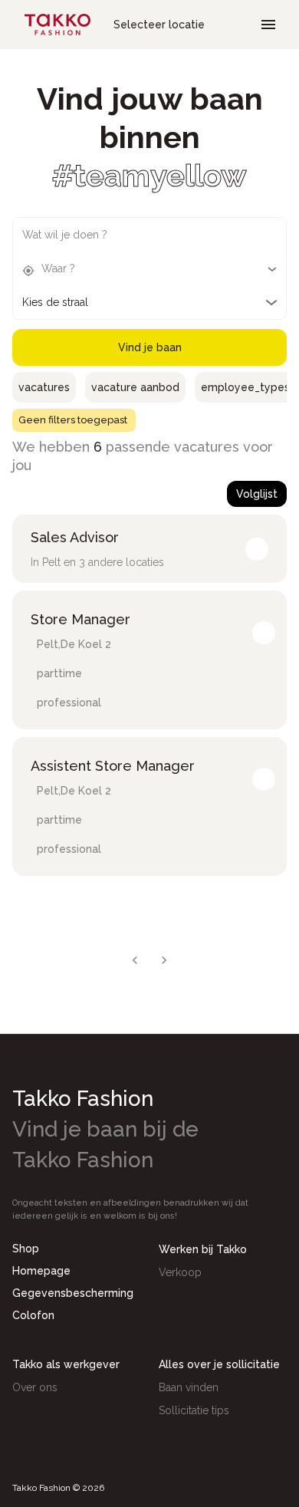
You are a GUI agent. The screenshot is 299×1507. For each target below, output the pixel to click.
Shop (25, 1248)
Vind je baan (150, 347)
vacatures (44, 387)
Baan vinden (189, 1387)
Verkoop (180, 1272)
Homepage (41, 1271)
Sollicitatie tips (194, 1410)
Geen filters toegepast (72, 420)
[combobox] (137, 238)
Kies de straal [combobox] (55, 302)
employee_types (245, 387)
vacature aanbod (135, 387)
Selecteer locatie (159, 24)
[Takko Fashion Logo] (57, 24)
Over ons (35, 1387)
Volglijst (257, 494)
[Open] (272, 268)
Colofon (33, 1315)
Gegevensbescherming (72, 1293)
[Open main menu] (268, 24)
